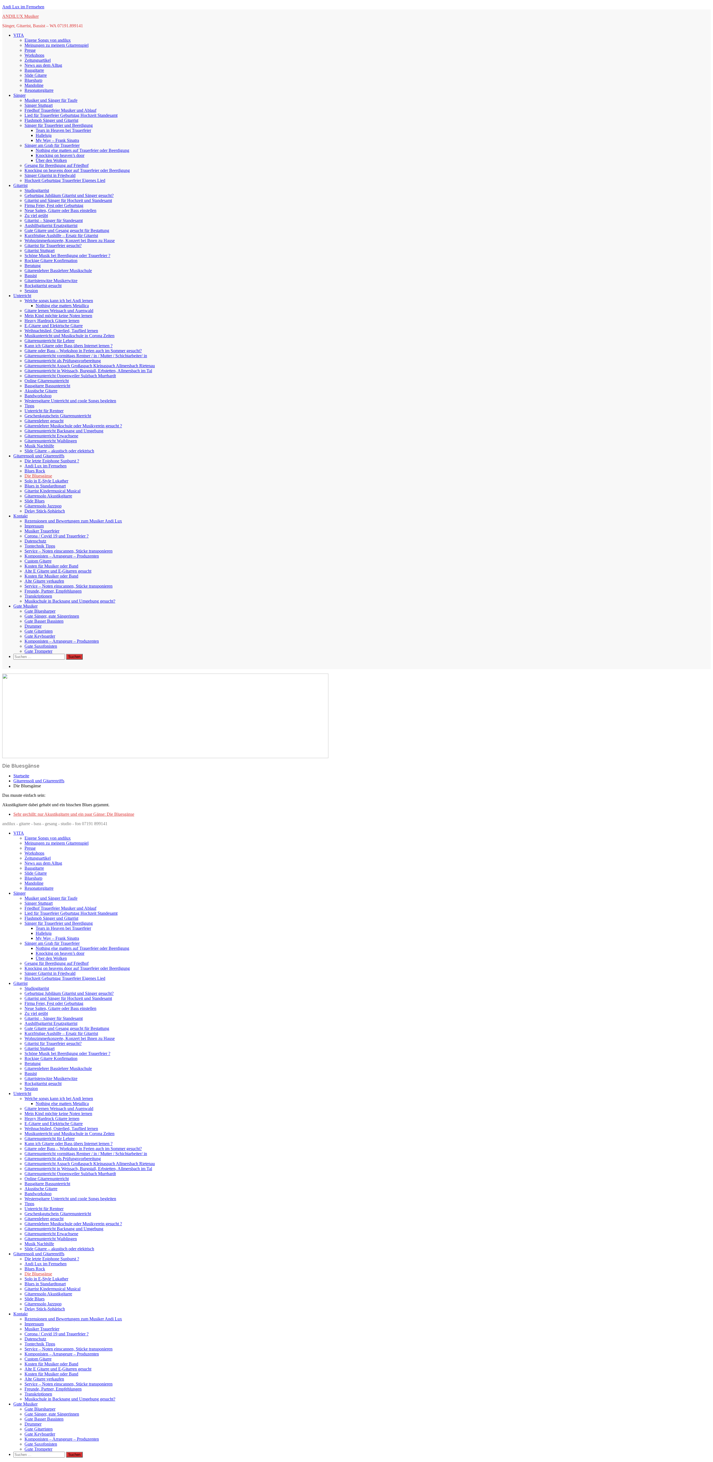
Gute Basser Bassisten (44, 621)
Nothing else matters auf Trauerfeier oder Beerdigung (82, 150)
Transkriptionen (38, 596)
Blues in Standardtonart (45, 486)
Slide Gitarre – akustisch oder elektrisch (59, 450)
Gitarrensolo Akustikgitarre (48, 496)
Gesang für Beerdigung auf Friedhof (57, 165)
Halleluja (44, 135)
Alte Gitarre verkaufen (44, 581)
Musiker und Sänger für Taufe (51, 100)
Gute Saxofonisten (41, 646)
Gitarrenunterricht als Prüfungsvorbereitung (63, 360)
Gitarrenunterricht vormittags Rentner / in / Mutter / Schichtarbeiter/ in (86, 355)
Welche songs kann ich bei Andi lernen (59, 300)
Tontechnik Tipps (40, 546)
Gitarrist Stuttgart (40, 250)
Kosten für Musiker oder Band (51, 566)
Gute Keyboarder (40, 636)
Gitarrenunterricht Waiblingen (51, 440)
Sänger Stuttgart (39, 105)
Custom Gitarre (38, 561)
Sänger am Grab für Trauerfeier (52, 145)
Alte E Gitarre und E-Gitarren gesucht (58, 571)
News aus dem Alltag (43, 65)
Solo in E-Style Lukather (46, 481)
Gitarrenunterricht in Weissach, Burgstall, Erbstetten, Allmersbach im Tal (88, 370)
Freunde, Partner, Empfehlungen (53, 591)
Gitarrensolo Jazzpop (43, 506)
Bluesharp (33, 80)
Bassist (31, 275)
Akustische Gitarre (41, 390)
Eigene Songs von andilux (48, 40)
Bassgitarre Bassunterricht (47, 385)
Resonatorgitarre (39, 90)
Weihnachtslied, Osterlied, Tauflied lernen (61, 330)
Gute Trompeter (38, 651)
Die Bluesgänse (38, 476)
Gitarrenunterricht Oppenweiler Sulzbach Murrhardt (70, 375)
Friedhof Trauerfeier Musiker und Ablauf (60, 110)
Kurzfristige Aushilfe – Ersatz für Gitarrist (61, 235)
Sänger (19, 95)
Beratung (33, 265)
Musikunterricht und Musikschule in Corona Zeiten (69, 335)
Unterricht (22, 295)
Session (31, 290)
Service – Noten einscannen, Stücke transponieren (69, 551)
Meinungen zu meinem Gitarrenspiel (57, 45)
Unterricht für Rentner (44, 410)
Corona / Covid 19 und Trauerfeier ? (57, 536)
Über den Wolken (51, 160)
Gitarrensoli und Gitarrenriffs (38, 455)
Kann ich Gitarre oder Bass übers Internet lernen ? (69, 345)
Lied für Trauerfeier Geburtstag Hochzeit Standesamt (71, 115)
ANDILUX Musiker (20, 16)
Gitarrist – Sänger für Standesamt (54, 220)
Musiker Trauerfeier (42, 531)
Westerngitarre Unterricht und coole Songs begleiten (70, 400)
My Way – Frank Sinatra (57, 140)
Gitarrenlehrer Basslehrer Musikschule (58, 270)
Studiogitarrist (37, 190)
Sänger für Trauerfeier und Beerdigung (59, 125)
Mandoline (34, 85)
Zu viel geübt (36, 215)
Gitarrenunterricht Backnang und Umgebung (64, 430)
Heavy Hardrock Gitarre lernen (52, 320)
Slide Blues (35, 501)
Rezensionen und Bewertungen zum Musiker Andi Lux (73, 521)
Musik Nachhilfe (39, 445)
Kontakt (20, 516)
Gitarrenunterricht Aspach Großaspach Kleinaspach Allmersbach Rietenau (90, 365)
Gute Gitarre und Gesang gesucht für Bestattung (67, 230)
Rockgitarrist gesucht (43, 285)
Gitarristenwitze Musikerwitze (51, 280)
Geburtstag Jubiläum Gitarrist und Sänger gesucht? (69, 195)
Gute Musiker (25, 606)
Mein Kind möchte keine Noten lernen (58, 315)
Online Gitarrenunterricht (47, 380)
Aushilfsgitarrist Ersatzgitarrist (51, 225)
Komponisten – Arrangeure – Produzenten (62, 556)
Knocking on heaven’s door (60, 155)
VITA (18, 35)
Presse (30, 50)
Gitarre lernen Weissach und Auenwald (59, 310)
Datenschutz (35, 541)
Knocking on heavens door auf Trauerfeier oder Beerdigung (77, 170)
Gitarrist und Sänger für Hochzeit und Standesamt (68, 200)
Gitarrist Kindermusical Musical (52, 491)
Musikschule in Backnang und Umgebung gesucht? (70, 601)
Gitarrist (20, 185)
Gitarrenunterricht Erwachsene (51, 435)
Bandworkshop (38, 395)
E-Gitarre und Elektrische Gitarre (54, 325)
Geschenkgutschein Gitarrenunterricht (58, 415)
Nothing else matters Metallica (62, 305)
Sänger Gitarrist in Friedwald (50, 175)
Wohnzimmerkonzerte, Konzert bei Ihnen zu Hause (70, 240)
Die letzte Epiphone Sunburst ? (52, 460)
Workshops (34, 55)
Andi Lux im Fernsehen (23, 6)
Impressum (34, 526)
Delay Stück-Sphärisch (45, 511)
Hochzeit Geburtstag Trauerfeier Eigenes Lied (65, 180)
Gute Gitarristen (39, 631)
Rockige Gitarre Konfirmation (51, 260)
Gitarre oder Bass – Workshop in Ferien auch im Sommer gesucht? (83, 350)
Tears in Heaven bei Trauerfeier (63, 130)
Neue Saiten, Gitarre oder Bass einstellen (60, 210)
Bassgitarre (34, 70)
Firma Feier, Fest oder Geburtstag (54, 205)
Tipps (29, 405)
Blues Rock (35, 471)
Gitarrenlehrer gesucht (44, 420)
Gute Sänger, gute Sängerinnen (52, 616)
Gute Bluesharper (40, 611)
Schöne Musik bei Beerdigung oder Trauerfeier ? (67, 255)
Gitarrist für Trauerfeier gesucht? (53, 245)
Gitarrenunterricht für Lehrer (50, 340)
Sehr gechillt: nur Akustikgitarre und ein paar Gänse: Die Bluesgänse (73, 814)
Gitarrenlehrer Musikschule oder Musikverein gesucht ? (73, 425)
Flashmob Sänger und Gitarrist (51, 120)
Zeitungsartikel (38, 60)
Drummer (33, 626)
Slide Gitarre (36, 75)
